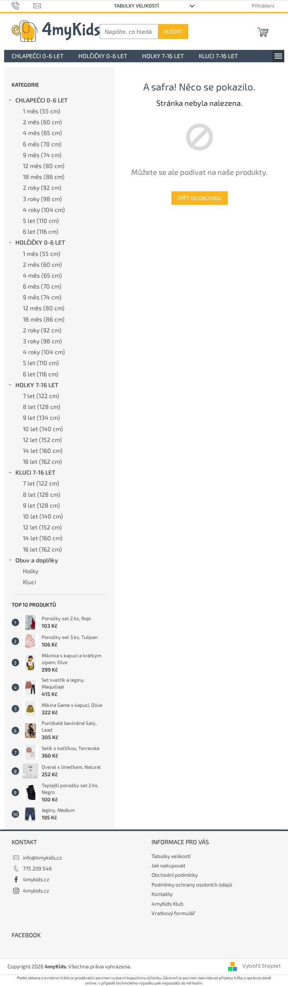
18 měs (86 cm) (43, 176)
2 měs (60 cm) (42, 121)
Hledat (173, 31)
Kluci (29, 581)
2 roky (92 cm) (42, 187)
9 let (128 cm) (41, 505)
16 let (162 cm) (42, 461)
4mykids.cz (36, 879)
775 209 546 (37, 868)
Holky (30, 570)
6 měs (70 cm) (42, 143)
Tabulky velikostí (136, 6)
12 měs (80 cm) (43, 165)
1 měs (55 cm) (41, 110)
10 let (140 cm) (43, 428)
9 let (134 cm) (41, 417)
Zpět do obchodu (199, 198)
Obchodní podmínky (175, 875)
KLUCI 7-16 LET (35, 472)
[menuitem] (37, 56)
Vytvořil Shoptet (261, 966)
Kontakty (162, 894)
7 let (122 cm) (41, 395)
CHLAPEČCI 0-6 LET (41, 100)
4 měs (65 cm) (42, 132)
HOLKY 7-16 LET (36, 384)
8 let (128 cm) (41, 406)
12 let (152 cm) (42, 439)
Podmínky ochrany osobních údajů (192, 884)
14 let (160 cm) (43, 450)
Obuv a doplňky (36, 560)
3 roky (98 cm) (42, 198)
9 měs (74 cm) (42, 154)
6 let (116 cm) (40, 231)
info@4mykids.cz (42, 857)
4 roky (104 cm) (44, 209)
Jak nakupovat (168, 865)
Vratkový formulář (173, 913)
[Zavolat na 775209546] (23, 5)
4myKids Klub (167, 903)
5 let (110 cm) (41, 220)
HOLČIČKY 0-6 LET (40, 242)
